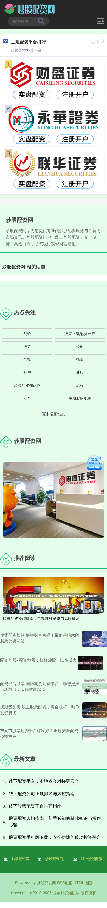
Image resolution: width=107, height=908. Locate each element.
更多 (95, 42)
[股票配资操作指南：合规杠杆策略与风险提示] (53, 595)
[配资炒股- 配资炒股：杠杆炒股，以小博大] (90, 663)
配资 (27, 333)
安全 (27, 398)
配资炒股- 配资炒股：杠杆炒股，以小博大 (38, 660)
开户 (27, 372)
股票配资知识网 (66, 892)
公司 (80, 346)
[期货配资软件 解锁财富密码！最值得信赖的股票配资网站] (94, 639)
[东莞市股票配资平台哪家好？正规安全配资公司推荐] (94, 733)
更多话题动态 (53, 413)
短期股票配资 (79, 398)
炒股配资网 (20, 858)
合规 (27, 359)
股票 (27, 346)
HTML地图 (83, 882)
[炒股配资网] (29, 9)
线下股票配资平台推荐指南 (35, 806)
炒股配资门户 (56, 858)
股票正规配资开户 (79, 333)
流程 (80, 385)
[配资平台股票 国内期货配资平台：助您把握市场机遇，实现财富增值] (94, 686)
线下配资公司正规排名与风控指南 (42, 793)
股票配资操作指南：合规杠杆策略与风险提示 (41, 618)
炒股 (80, 372)
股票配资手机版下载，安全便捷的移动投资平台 (55, 837)
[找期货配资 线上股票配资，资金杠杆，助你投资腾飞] (94, 710)
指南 (80, 359)
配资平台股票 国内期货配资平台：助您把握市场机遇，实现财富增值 (39, 686)
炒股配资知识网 (27, 385)
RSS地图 (64, 882)
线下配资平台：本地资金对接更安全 (44, 781)
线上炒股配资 (91, 858)
